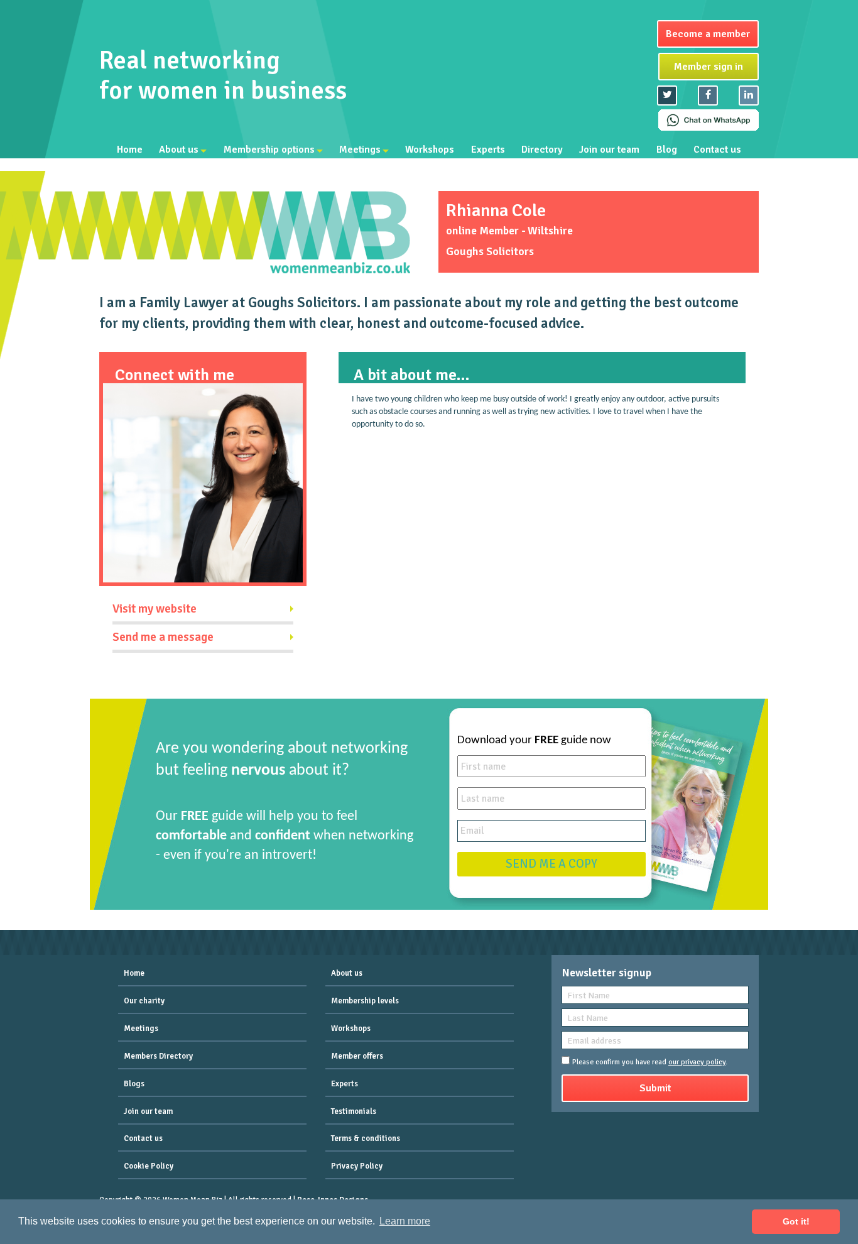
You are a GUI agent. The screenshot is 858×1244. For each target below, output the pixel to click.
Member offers (357, 1056)
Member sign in (708, 66)
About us (178, 149)
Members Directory (158, 1056)
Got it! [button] (796, 1221)
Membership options (269, 149)
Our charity (144, 1001)
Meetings (360, 149)
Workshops (429, 149)
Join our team (609, 149)
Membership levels (365, 1001)
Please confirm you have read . (649, 1062)
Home (130, 149)
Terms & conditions (365, 1138)
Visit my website (154, 608)
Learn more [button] (404, 1221)
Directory (542, 149)
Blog (666, 149)
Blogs (134, 1084)
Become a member (708, 34)
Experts (488, 149)
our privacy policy (696, 1062)
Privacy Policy (357, 1166)
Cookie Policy (148, 1166)
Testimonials (353, 1111)
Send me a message (163, 637)
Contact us (717, 149)
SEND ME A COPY (551, 863)
